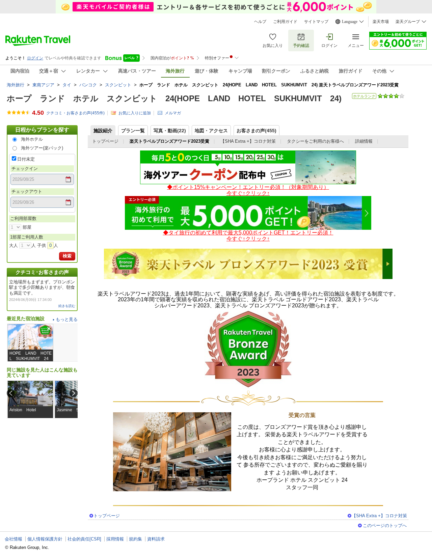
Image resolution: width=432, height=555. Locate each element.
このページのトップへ (385, 525)
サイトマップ (316, 21)
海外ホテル (32, 139)
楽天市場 (381, 21)
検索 (67, 255)
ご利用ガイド (285, 21)
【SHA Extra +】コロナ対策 (248, 141)
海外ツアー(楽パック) (42, 147)
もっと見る (67, 319)
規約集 (135, 539)
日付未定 (26, 159)
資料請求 (156, 539)
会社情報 (13, 539)
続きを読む (66, 306)
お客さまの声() (256, 130)
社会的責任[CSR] (84, 539)
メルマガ (173, 113)
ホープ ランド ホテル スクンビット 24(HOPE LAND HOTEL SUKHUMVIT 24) (174, 98)
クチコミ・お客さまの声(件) (75, 113)
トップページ (105, 141)
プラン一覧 (133, 130)
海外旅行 (15, 84)
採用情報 (115, 539)
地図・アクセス (211, 130)
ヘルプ (260, 21)
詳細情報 (364, 141)
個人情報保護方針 (44, 539)
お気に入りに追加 (134, 113)
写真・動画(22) (170, 130)
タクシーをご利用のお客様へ (315, 141)
